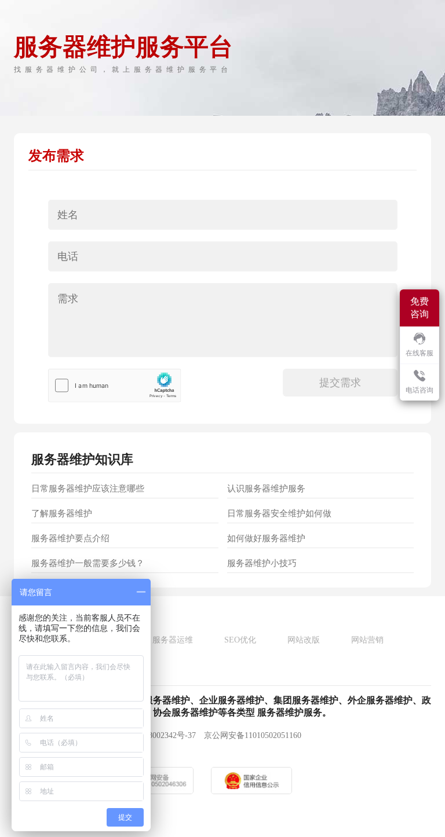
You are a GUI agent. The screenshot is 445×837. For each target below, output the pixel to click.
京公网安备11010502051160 (252, 735)
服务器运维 (172, 640)
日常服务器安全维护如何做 (279, 513)
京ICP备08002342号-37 (155, 735)
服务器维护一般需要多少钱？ (87, 563)
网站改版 (303, 640)
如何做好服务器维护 (266, 538)
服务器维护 (63, 459)
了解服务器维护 (61, 513)
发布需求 (56, 155)
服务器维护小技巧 (262, 563)
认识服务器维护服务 (266, 488)
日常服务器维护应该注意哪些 (87, 488)
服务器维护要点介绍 (70, 538)
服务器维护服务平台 (123, 47)
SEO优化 (240, 640)
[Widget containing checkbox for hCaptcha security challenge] (114, 385)
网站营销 (367, 640)
